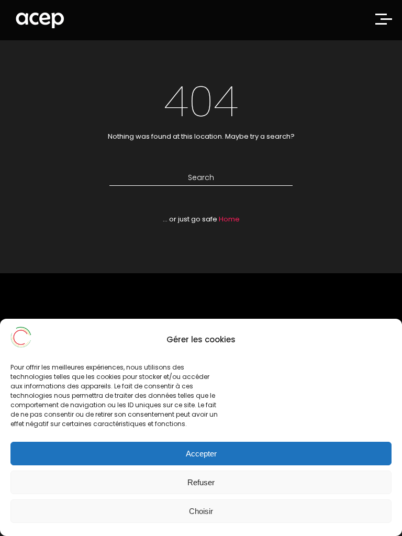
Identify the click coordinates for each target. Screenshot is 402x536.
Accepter (201, 453)
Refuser (201, 482)
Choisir (201, 511)
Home (229, 219)
